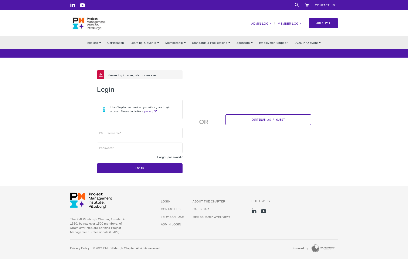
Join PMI (323, 23)
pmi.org (148, 111)
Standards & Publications (209, 42)
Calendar (201, 209)
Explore (92, 42)
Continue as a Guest (268, 119)
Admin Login (261, 23)
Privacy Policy (79, 248)
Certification (115, 42)
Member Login (290, 23)
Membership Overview (211, 216)
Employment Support (273, 42)
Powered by (300, 248)
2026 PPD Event (306, 42)
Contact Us (325, 5)
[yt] (82, 5)
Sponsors (243, 42)
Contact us (171, 209)
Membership (174, 42)
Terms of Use (172, 216)
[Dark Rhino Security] (323, 248)
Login (139, 168)
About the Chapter (209, 201)
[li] (72, 5)
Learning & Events (143, 42)
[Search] (297, 5)
